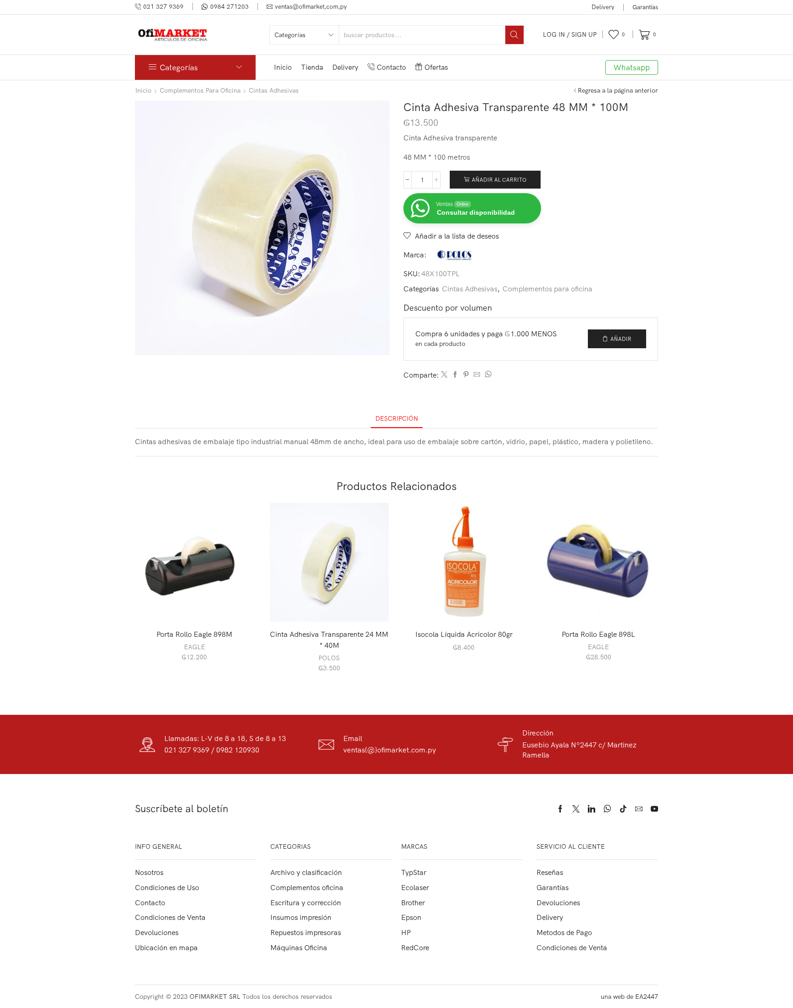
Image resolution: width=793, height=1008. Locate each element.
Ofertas (436, 67)
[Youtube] (654, 809)
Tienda (312, 67)
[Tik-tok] (623, 809)
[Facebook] (455, 375)
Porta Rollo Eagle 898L (598, 634)
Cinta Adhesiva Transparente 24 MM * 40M (329, 639)
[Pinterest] (466, 375)
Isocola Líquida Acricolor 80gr (464, 634)
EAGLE (194, 647)
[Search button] (514, 35)
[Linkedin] (591, 809)
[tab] (397, 419)
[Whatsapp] (607, 809)
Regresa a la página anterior (618, 90)
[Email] (638, 809)
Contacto (391, 67)
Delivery (603, 7)
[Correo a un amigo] (476, 375)
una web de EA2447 (629, 996)
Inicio (283, 67)
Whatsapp (632, 67)
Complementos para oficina (200, 90)
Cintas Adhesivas (274, 90)
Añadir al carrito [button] (199, 607)
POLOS (329, 658)
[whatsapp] (486, 375)
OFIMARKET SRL (215, 996)
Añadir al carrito (499, 179)
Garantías (645, 7)
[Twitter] (444, 375)
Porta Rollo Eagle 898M (194, 634)
